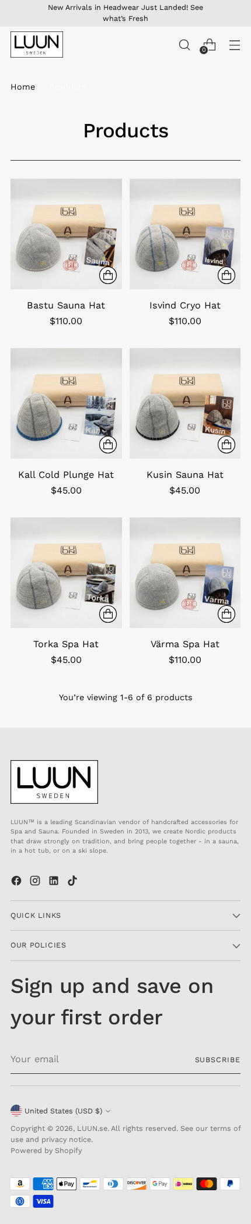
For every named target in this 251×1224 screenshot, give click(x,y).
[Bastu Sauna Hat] (66, 234)
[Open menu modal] (234, 44)
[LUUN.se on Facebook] (18, 882)
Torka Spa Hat (66, 644)
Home (23, 86)
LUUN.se (92, 1128)
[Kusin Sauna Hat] (185, 403)
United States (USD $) (63, 1110)
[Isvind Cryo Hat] (185, 234)
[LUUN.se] (37, 44)
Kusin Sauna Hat (185, 474)
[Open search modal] (184, 44)
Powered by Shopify (46, 1150)
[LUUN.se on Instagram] (36, 882)
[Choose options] (108, 275)
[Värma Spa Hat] (185, 573)
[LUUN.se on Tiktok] (74, 882)
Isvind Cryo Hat (185, 305)
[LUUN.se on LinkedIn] (55, 882)
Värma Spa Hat (185, 644)
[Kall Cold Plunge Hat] (66, 403)
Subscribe (218, 1059)
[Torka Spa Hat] (66, 573)
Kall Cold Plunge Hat (66, 474)
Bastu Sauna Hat (66, 305)
